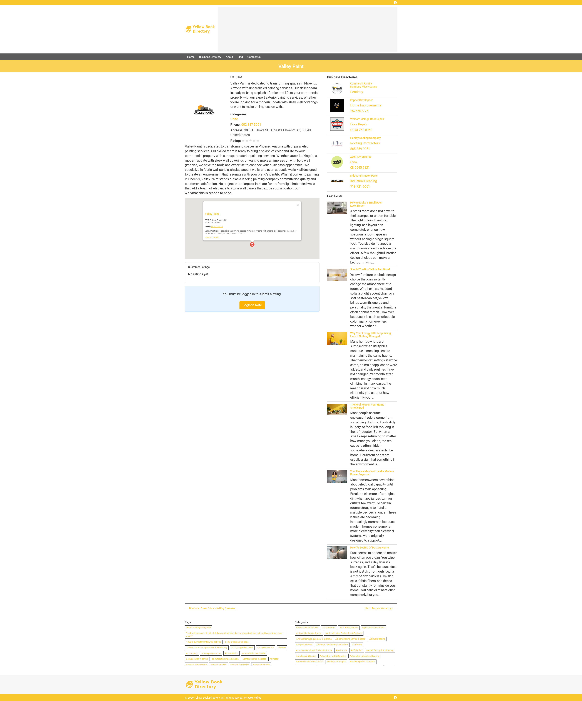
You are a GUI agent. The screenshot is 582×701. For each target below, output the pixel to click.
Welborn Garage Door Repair (367, 119)
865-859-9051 (360, 149)
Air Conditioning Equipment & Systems (313, 639)
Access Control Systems (307, 627)
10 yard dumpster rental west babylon (203, 642)
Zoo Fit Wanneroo (360, 156)
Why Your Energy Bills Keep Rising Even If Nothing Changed (370, 335)
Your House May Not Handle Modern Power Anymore (372, 473)
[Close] (297, 205)
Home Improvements (365, 105)
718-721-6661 (360, 186)
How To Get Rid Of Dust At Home (369, 547)
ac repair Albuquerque (196, 664)
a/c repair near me (265, 647)
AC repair (274, 659)
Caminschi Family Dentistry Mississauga (363, 85)
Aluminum (357, 644)
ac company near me (211, 653)
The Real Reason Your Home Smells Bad (367, 406)
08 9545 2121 (360, 167)
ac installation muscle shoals (225, 659)
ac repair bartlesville (239, 664)
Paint (234, 119)
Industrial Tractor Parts (364, 175)
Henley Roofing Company (365, 137)
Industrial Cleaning (363, 181)
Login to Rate (252, 305)
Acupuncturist (329, 627)
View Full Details (212, 237)
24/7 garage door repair (242, 647)
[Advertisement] (307, 31)
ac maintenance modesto (254, 659)
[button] (252, 245)
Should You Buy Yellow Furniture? (370, 269)
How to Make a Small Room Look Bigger (366, 204)
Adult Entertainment (349, 627)
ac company (192, 653)
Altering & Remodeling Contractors (332, 644)
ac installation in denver (197, 659)
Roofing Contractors (365, 143)
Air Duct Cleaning (377, 639)
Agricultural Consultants (373, 627)
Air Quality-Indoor (304, 644)
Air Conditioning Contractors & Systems (343, 633)
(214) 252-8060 (361, 130)
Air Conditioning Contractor (308, 633)
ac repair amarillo (218, 664)
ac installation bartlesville (253, 653)
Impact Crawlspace (361, 100)
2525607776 (359, 111)
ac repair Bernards (261, 664)
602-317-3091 (251, 124)
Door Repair (358, 124)
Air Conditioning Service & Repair (350, 639)
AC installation (231, 653)
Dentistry (356, 92)
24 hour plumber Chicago (237, 642)
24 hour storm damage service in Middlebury (206, 647)
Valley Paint (212, 213)
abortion (282, 647)
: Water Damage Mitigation (198, 627)
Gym (353, 162)
